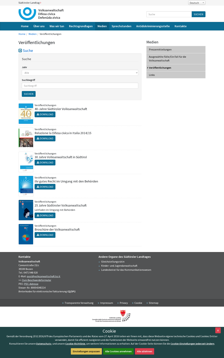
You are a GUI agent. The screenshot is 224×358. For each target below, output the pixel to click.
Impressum (106, 302)
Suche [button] (27, 50)
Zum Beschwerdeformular (36, 280)
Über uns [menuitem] (39, 26)
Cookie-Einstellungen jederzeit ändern (192, 343)
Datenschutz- (44, 343)
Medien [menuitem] (102, 26)
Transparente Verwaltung (79, 302)
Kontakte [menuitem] (181, 26)
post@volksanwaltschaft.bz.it (43, 276)
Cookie (138, 302)
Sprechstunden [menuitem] (121, 26)
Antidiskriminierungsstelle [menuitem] (153, 26)
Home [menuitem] (25, 26)
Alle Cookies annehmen (118, 351)
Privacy (124, 302)
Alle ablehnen (144, 351)
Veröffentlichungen (160, 67)
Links (152, 74)
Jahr (24, 67)
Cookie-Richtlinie (75, 343)
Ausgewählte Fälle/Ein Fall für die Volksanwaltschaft (167, 58)
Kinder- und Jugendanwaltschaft (119, 265)
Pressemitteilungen (160, 49)
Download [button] (46, 114)
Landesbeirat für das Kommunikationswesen (126, 269)
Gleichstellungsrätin (112, 261)
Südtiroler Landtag (29, 2)
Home (22, 34)
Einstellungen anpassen (86, 351)
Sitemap (153, 302)
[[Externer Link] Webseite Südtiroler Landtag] (112, 316)
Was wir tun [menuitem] (57, 26)
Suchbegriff (28, 80)
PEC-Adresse (31, 283)
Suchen (198, 14)
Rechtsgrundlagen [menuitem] (81, 26)
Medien (33, 34)
